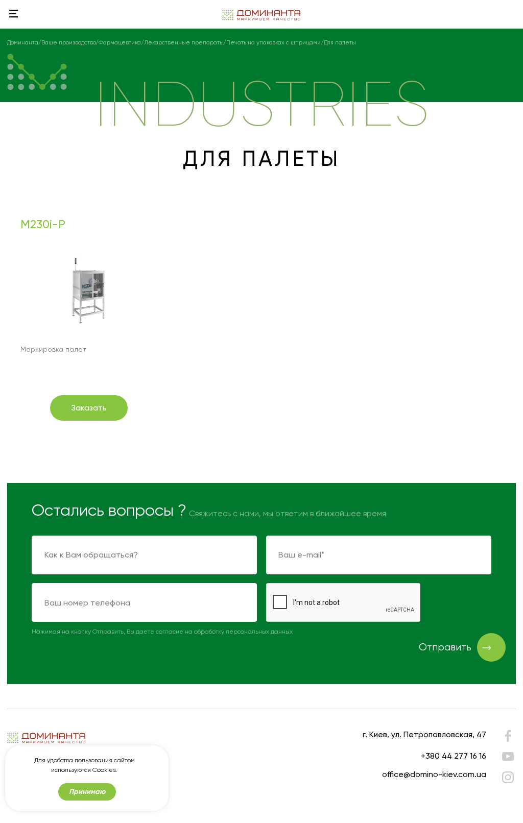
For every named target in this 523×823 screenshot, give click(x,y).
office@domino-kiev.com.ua (434, 774)
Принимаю (87, 791)
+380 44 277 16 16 (453, 756)
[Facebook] (508, 738)
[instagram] (508, 777)
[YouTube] (508, 756)
